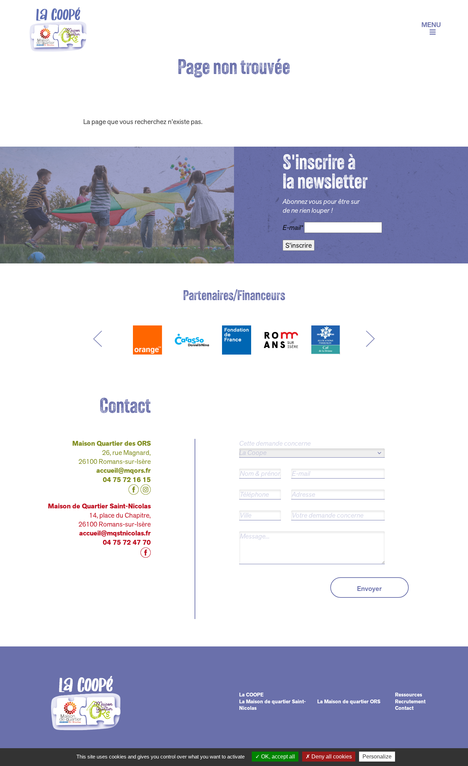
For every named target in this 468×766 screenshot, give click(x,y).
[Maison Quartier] (58, 28)
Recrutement (410, 702)
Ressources (408, 695)
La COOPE (251, 695)
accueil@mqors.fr (123, 470)
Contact (404, 708)
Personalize (377, 756)
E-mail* (293, 227)
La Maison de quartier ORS (348, 702)
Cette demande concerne (275, 443)
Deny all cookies (331, 756)
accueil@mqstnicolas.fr (115, 533)
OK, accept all (277, 756)
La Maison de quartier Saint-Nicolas (272, 705)
